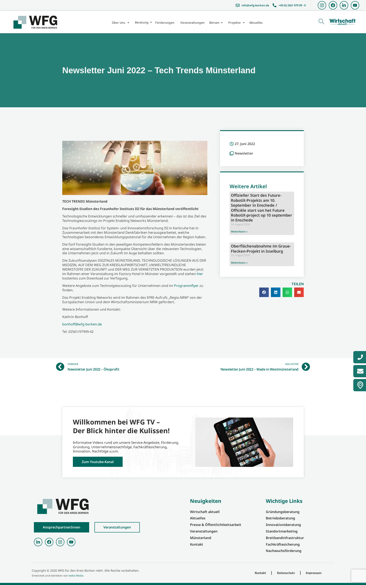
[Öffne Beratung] (151, 22)
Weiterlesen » (239, 231)
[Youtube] (355, 5)
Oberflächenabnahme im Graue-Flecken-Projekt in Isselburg (261, 248)
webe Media (75, 575)
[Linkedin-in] (344, 5)
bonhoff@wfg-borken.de (82, 324)
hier (200, 273)
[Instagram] (322, 5)
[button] (264, 292)
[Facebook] (333, 5)
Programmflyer (186, 285)
